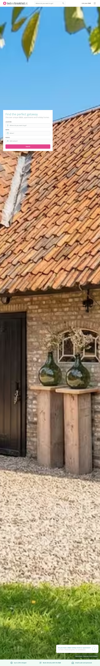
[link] (15, 3)
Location (8, 122)
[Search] (63, 3)
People (7, 137)
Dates (7, 130)
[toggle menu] (94, 3)
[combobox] (29, 125)
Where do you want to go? (44, 3)
